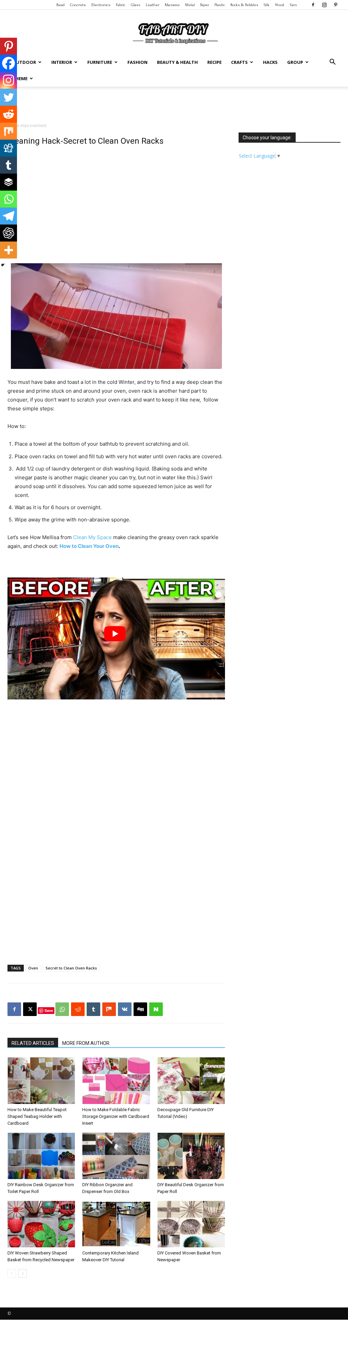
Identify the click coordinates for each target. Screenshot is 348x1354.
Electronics (100, 5)
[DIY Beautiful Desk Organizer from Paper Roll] (191, 1156)
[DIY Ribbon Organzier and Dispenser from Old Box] (116, 1156)
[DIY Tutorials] (174, 32)
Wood (279, 5)
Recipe (214, 62)
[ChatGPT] (8, 233)
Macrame (172, 5)
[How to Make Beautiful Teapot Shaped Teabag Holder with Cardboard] (41, 1080)
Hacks (270, 62)
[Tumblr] (8, 165)
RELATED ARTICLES (33, 1043)
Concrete (78, 5)
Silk (266, 5)
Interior (61, 62)
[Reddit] (8, 114)
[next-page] (22, 1273)
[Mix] (8, 131)
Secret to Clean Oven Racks (71, 967)
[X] (30, 1009)
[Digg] (8, 148)
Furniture (99, 62)
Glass (135, 5)
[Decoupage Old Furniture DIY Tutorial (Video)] (191, 1080)
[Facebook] (313, 5)
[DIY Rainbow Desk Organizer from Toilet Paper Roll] (41, 1156)
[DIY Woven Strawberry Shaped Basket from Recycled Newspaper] (41, 1224)
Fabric (120, 5)
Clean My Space (92, 537)
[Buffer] (8, 182)
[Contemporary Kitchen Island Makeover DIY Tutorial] (116, 1224)
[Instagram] (324, 5)
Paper (204, 5)
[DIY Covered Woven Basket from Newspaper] (191, 1224)
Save (49, 1010)
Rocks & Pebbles (244, 5)
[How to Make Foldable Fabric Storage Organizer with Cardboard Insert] (116, 1080)
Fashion (137, 62)
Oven (33, 967)
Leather (152, 5)
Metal (190, 5)
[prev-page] (11, 1273)
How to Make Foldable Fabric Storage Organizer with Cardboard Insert (115, 1116)
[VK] (125, 1009)
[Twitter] (8, 97)
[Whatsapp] (8, 199)
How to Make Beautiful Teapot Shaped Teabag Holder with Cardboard (37, 1116)
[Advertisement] (174, 105)
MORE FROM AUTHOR (85, 1043)
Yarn (293, 5)
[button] (332, 62)
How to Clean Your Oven (89, 546)
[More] (8, 250)
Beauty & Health (177, 62)
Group (295, 62)
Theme (20, 78)
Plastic (219, 5)
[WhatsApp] (62, 1009)
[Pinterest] (335, 5)
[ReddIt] (78, 1009)
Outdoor (24, 62)
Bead (60, 5)
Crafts (239, 62)
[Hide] (2, 265)
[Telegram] (8, 216)
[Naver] (156, 1009)
